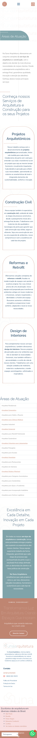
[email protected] (9, 673)
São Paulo (9, 714)
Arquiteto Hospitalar (8, 457)
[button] (32, 733)
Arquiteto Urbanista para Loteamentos (15, 443)
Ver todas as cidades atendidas (16, 726)
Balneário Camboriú (12, 721)
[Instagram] (33, 4)
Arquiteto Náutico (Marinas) (11, 471)
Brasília (8, 716)
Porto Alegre (10, 719)
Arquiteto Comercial (8, 429)
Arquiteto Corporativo (9, 410)
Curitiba (8, 724)
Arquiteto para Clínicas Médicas (12, 420)
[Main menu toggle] (18, 4)
